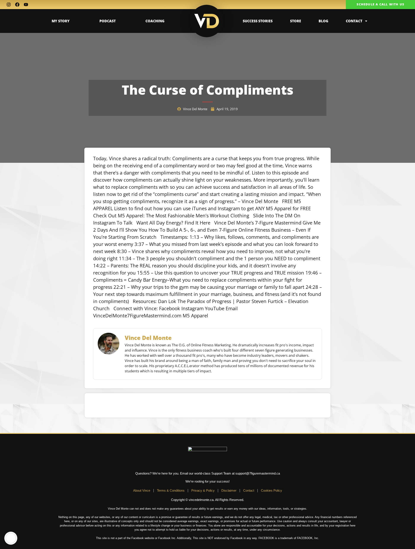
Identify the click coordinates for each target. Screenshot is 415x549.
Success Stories (258, 21)
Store (295, 21)
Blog (323, 21)
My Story (61, 21)
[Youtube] (26, 4)
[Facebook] (17, 4)
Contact (354, 21)
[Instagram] (8, 4)
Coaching (154, 21)
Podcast (107, 21)
